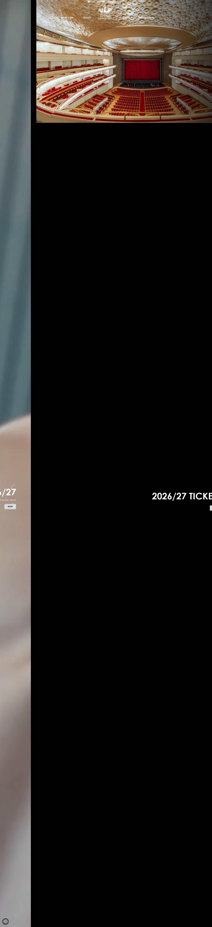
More (193, 509)
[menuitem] (53, 17)
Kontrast (89, 2)
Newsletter (112, 2)
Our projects (146, 17)
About (126, 17)
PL (93, 2)
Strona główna (53, 17)
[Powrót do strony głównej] (105, 12)
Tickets (87, 17)
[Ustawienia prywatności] (5, 921)
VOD (122, 2)
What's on (67, 17)
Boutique (101, 2)
